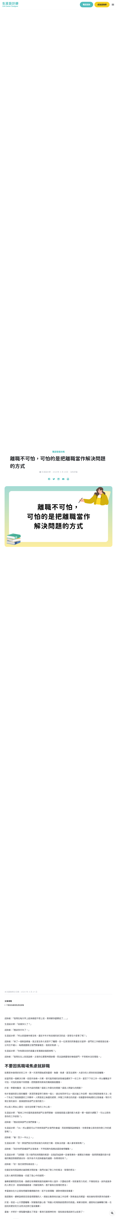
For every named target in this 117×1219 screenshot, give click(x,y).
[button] (113, 5)
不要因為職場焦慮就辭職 (15, 1005)
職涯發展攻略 (58, 452)
